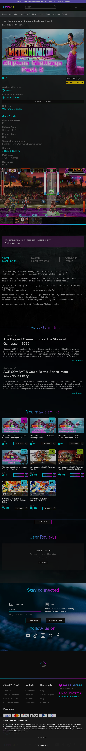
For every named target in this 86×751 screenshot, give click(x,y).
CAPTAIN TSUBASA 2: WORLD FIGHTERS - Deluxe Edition (14, 500)
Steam (9, 90)
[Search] (55, 6)
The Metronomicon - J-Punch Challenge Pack (42, 437)
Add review (43, 562)
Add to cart (71, 78)
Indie (12, 150)
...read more (77, 360)
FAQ (42, 699)
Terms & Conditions (25, 615)
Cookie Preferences (11, 703)
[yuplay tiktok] (35, 635)
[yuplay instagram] (43, 635)
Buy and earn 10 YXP (74, 82)
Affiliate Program (47, 695)
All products (14, 14)
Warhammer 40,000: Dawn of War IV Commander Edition (70, 468)
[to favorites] (78, 78)
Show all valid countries (43, 102)
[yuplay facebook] (58, 635)
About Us (7, 691)
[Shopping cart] (76, 7)
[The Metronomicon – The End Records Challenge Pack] (15, 425)
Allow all (43, 737)
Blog (42, 691)
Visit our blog (55, 620)
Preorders (29, 699)
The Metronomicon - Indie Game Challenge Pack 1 (68, 437)
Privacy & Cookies (10, 699)
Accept (23, 615)
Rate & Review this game (13, 25)
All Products (30, 691)
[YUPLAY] (8, 7)
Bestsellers (29, 695)
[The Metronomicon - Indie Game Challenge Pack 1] (71, 425)
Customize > (43, 746)
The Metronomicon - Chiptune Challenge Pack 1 (14, 468)
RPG (17, 150)
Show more (43, 522)
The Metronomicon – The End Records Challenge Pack (14, 437)
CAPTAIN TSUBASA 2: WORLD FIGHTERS (39, 499)
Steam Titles (30, 703)
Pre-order (47, 475)
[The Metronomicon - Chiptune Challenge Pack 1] (15, 457)
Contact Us (44, 703)
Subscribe (33, 620)
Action (24, 14)
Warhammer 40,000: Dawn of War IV (42, 468)
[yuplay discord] (28, 635)
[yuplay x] (50, 635)
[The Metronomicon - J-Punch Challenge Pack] (43, 425)
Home (4, 14)
